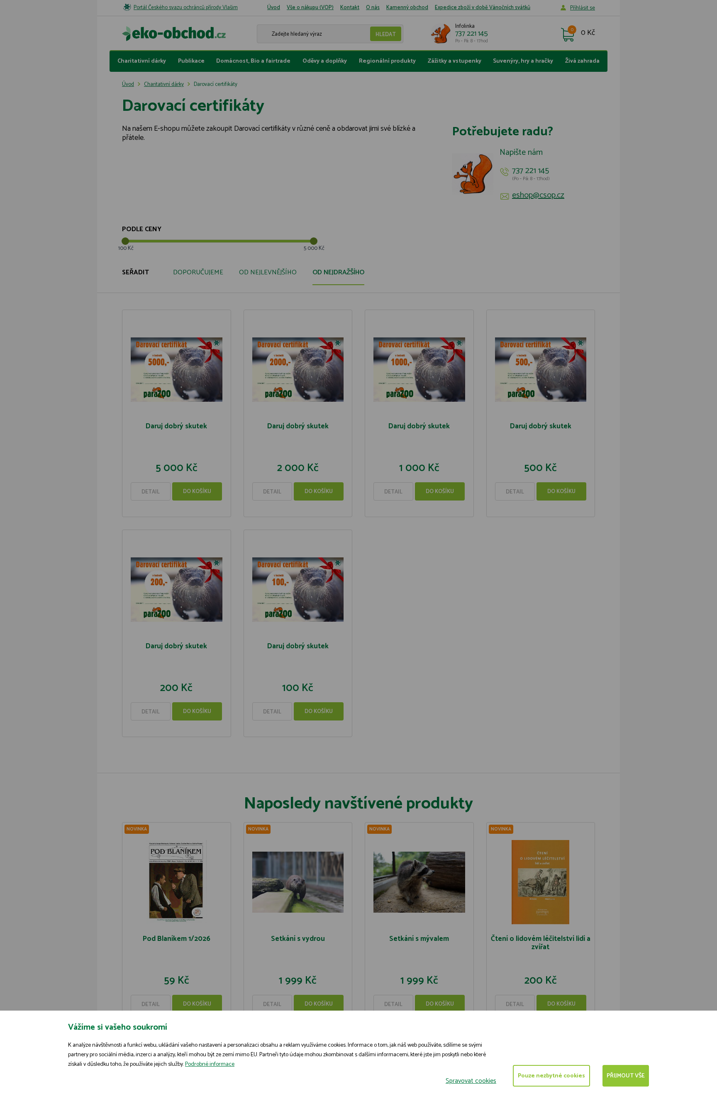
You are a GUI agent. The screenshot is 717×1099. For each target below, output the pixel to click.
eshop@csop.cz (538, 195)
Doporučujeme (198, 272)
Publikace (191, 61)
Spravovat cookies (471, 1081)
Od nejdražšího (338, 272)
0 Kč (588, 33)
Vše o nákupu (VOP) (310, 7)
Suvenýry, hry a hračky (523, 61)
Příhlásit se (582, 8)
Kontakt (349, 7)
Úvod (273, 7)
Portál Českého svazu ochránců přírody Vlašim (186, 7)
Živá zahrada (582, 61)
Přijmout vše (626, 1076)
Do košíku (197, 491)
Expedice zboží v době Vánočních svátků (482, 7)
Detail (150, 492)
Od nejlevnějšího (268, 272)
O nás (373, 7)
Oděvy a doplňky (324, 61)
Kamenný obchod (407, 7)
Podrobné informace (209, 1064)
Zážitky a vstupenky (454, 61)
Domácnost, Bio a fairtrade (253, 61)
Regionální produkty (387, 61)
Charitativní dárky (141, 61)
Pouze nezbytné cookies (551, 1076)
